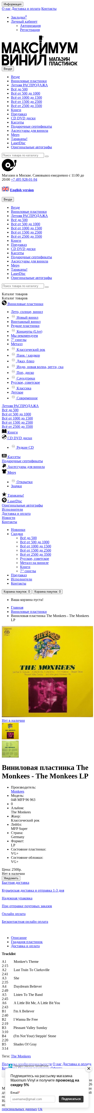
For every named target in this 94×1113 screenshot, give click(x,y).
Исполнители (12, 509)
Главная (17, 607)
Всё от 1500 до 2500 (26, 102)
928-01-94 (24, 179)
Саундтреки (25, 378)
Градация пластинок (27, 942)
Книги (16, 110)
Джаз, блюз (25, 361)
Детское (17, 392)
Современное (27, 398)
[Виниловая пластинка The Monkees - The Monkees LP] (10, 738)
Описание (19, 938)
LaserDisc (18, 143)
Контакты (49, 9)
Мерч (15, 135)
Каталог (15, 298)
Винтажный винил (26, 322)
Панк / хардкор (28, 355)
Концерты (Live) (29, 331)
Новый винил (27, 317)
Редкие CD (25, 447)
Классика (23, 388)
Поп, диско (25, 373)
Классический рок (30, 350)
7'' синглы (18, 340)
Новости (8, 518)
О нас (6, 9)
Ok (40, 1109)
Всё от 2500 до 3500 (26, 106)
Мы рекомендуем (24, 336)
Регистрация (30, 30)
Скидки (17, 534)
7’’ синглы (28, 571)
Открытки (24, 482)
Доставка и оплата (26, 9)
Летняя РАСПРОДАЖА (29, 85)
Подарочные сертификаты (31, 126)
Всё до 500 (19, 89)
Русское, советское (25, 382)
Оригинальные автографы (31, 147)
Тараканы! (19, 139)
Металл (17, 344)
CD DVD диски (23, 118)
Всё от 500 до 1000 (25, 93)
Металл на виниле (34, 563)
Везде (15, 77)
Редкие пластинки (25, 326)
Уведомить (11, 878)
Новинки (18, 530)
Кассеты (17, 122)
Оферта (56, 1068)
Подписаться (71, 1099)
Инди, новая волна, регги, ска (39, 367)
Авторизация (30, 26)
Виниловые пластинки (29, 81)
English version (22, 190)
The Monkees (21, 1056)
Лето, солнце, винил (27, 312)
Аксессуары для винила (29, 130)
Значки (16, 486)
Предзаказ (19, 114)
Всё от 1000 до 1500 (26, 97)
